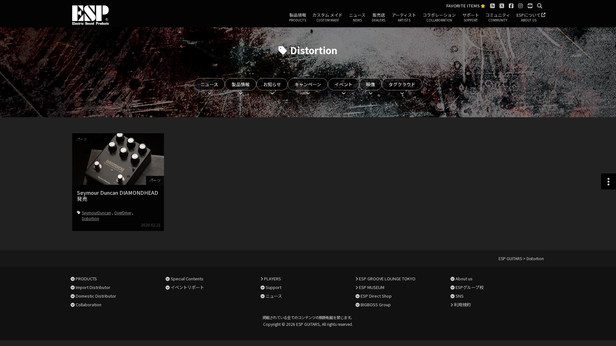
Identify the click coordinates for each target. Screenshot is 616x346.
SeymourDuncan (96, 212)
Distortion (90, 218)
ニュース (357, 17)
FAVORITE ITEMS (463, 6)
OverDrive (122, 212)
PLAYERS (272, 279)
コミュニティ (497, 17)
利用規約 (462, 304)
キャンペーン (308, 84)
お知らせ (272, 84)
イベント (344, 84)
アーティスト (404, 17)
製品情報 (297, 17)
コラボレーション (439, 17)
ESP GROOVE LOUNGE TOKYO (387, 279)
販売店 (378, 17)
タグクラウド (402, 84)
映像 (370, 84)
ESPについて (529, 17)
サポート (470, 17)
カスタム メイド (327, 17)
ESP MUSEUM (371, 287)
